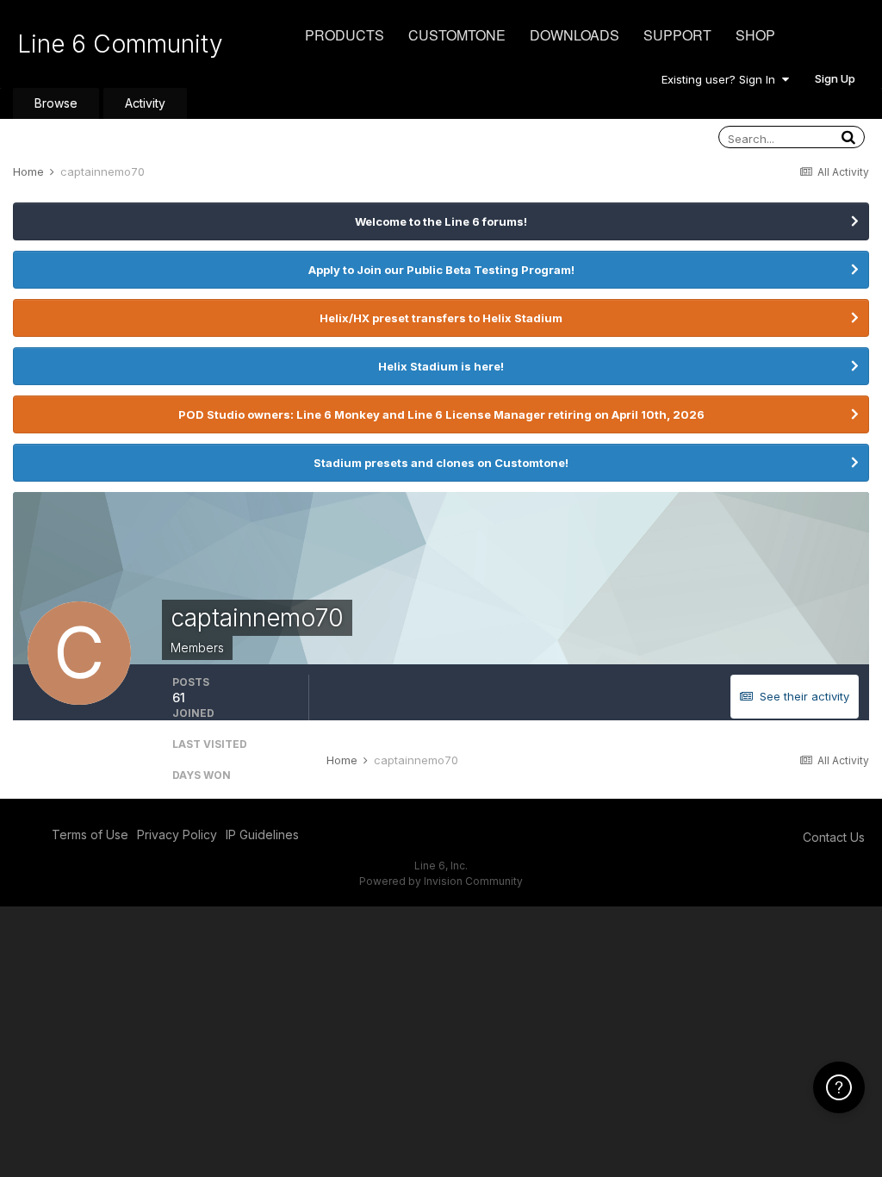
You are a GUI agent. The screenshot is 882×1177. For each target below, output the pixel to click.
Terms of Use (90, 834)
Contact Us (834, 837)
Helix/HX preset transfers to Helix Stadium (441, 318)
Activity (145, 103)
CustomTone (457, 35)
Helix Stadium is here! (441, 366)
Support (677, 35)
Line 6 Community (120, 44)
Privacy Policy (177, 834)
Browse (56, 103)
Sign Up (835, 78)
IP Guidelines (262, 834)
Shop (755, 35)
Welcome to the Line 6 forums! (441, 221)
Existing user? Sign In (722, 79)
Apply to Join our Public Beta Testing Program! (441, 270)
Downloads (574, 35)
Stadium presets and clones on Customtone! (441, 463)
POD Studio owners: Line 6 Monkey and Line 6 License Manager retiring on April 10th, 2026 (441, 414)
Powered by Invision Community (441, 881)
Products (344, 35)
